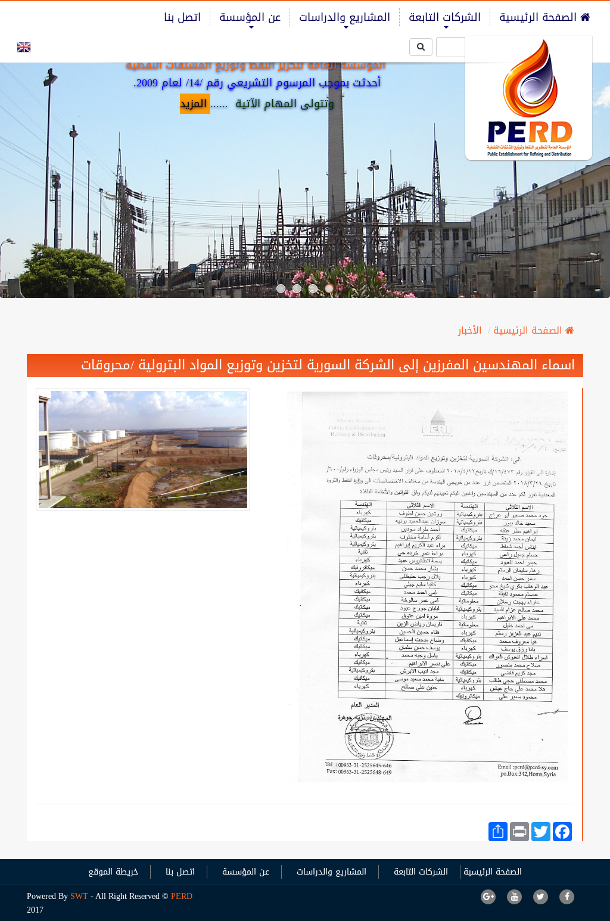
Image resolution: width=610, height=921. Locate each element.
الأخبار (470, 330)
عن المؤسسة (250, 17)
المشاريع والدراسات (344, 17)
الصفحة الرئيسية (539, 17)
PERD (181, 896)
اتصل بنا (182, 17)
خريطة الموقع (113, 872)
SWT (80, 896)
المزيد (193, 104)
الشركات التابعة (445, 17)
